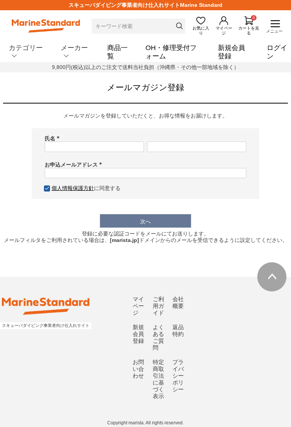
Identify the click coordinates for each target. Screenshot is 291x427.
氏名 (53, 138)
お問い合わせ (138, 369)
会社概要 (178, 302)
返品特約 (178, 330)
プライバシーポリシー (178, 375)
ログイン (277, 52)
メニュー (274, 31)
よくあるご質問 (158, 337)
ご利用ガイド (158, 306)
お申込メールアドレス (75, 165)
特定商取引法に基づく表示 (158, 379)
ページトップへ (271, 276)
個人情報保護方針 (73, 188)
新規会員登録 (231, 52)
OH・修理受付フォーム (171, 52)
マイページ (138, 306)
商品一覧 (117, 52)
